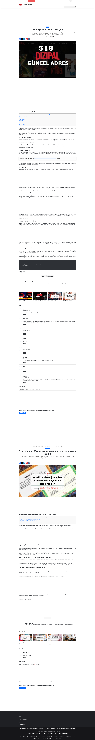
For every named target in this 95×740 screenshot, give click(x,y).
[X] (22, 39)
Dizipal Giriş (21, 120)
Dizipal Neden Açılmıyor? (23, 121)
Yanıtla (25, 314)
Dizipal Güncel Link (22, 119)
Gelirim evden (60, 264)
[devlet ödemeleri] (26, 5)
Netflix (25, 126)
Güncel (47, 27)
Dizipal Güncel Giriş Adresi (23, 123)
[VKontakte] (29, 39)
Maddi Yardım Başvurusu (23, 721)
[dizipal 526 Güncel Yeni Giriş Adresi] (40, 296)
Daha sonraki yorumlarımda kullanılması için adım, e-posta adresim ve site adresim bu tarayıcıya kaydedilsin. (36, 410)
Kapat (50, 114)
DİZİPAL (43, 276)
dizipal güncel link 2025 (52, 300)
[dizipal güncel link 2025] (55, 296)
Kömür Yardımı (21, 722)
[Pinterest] (27, 39)
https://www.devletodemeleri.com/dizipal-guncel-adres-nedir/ (45, 158)
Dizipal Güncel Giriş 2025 (23, 116)
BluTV (28, 126)
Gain (30, 126)
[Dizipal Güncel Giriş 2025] (69, 296)
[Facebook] (20, 39)
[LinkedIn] (24, 39)
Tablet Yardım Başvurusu (23, 719)
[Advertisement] (47, 16)
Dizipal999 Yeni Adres (22, 300)
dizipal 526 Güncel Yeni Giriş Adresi (39, 300)
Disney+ (33, 126)
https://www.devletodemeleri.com (49, 731)
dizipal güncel (50, 276)
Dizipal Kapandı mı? (22, 124)
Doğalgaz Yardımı (22, 717)
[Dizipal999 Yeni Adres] (25, 296)
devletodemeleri (45, 36)
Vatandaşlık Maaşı (22, 724)
